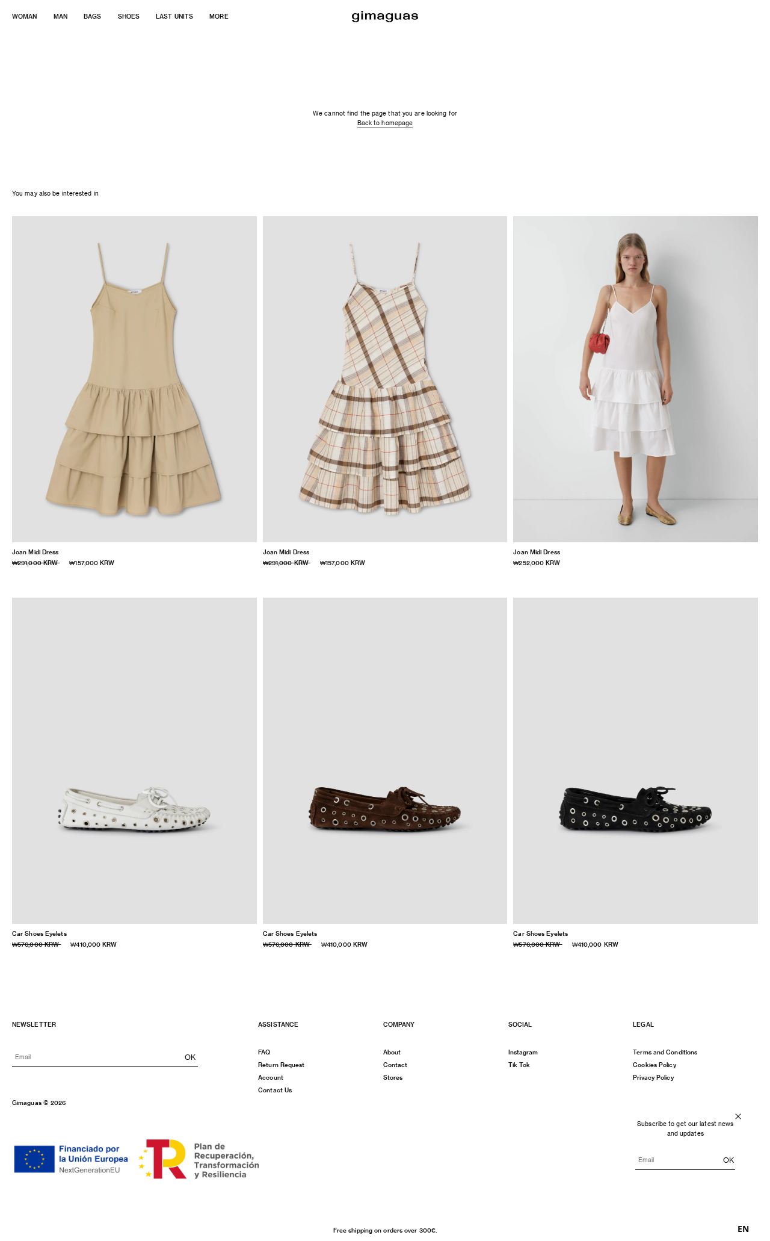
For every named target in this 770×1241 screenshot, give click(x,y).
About (392, 1052)
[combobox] (743, 1229)
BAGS (92, 16)
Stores (393, 1077)
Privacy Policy (653, 1077)
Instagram (523, 1052)
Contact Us (275, 1090)
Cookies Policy (654, 1064)
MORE (218, 16)
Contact (395, 1064)
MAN (60, 16)
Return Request (281, 1064)
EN (743, 1229)
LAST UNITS (174, 16)
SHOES (129, 16)
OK (190, 1057)
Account (270, 1077)
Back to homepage (385, 122)
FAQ (264, 1052)
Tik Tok (519, 1064)
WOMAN (24, 16)
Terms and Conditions (665, 1052)
